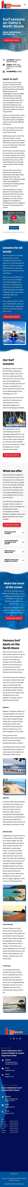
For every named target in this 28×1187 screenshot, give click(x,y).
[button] (24, 333)
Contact (16, 1180)
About (24, 1178)
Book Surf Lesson (12, 40)
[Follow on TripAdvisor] (20, 1038)
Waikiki (19, 1178)
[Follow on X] (17, 1038)
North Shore (12, 1178)
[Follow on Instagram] (14, 1038)
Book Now (14, 228)
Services (4, 1178)
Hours (2, 1119)
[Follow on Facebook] (10, 1038)
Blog (11, 1180)
